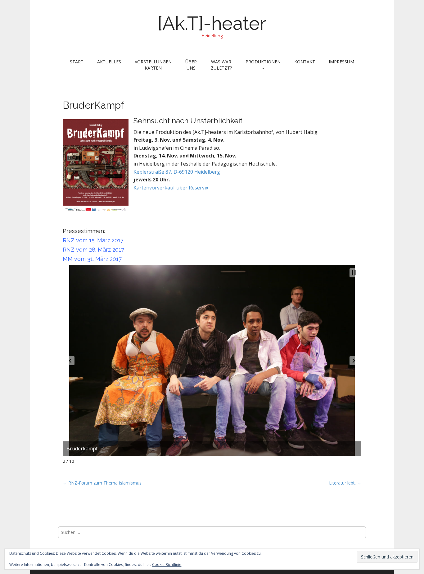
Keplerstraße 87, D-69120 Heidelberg (176, 171)
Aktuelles (109, 62)
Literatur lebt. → (345, 483)
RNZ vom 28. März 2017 (93, 249)
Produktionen (263, 62)
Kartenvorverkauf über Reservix (170, 187)
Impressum (341, 62)
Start (76, 62)
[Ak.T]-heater (212, 23)
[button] (70, 360)
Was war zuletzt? (221, 65)
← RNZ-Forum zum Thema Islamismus (102, 483)
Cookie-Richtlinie (166, 564)
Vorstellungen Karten (153, 65)
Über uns (191, 65)
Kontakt (304, 62)
